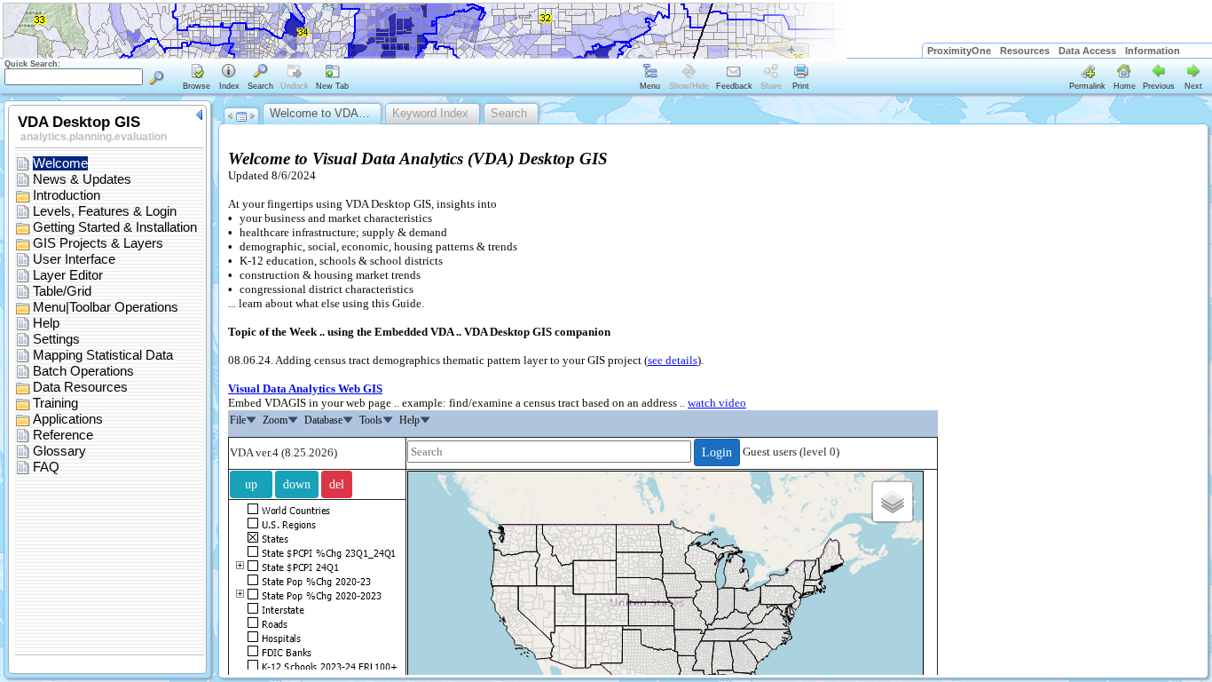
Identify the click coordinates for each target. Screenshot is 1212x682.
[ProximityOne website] (1198, 51)
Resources (1025, 50)
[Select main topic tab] (197, 78)
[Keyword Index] (228, 78)
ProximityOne (959, 50)
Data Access (1087, 50)
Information (1152, 50)
